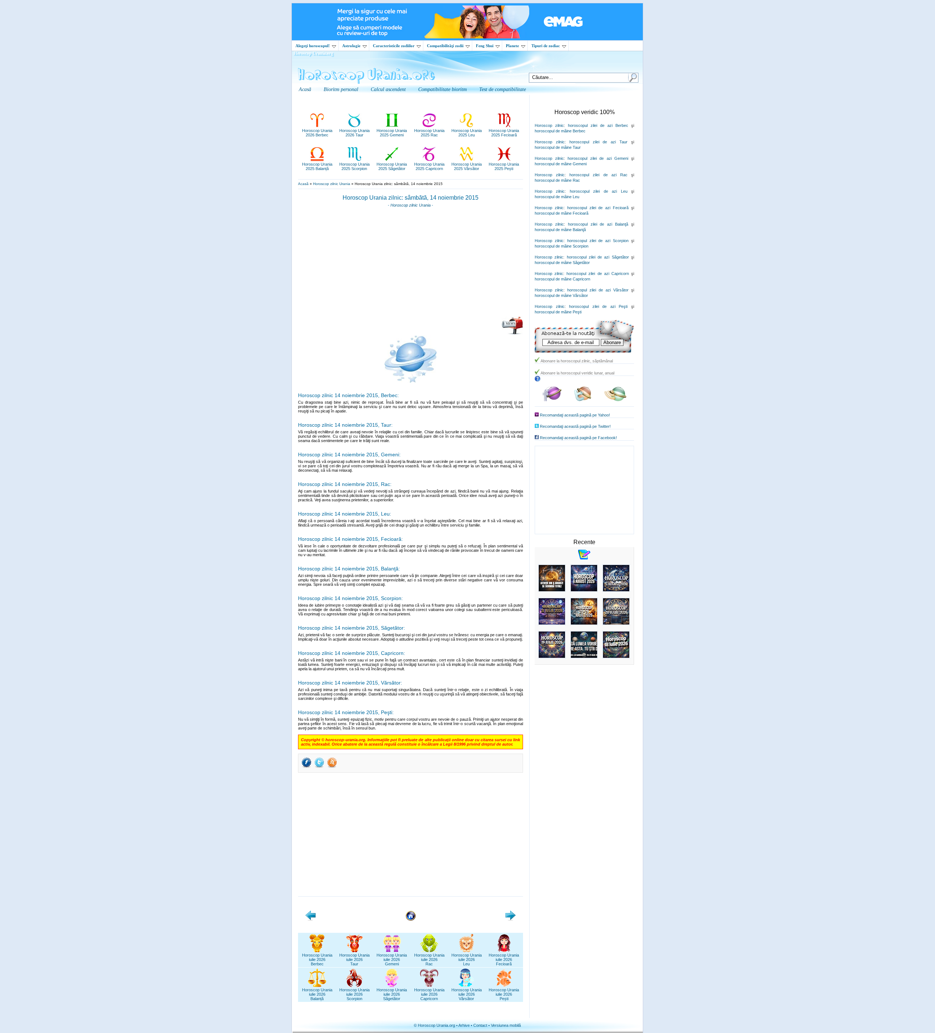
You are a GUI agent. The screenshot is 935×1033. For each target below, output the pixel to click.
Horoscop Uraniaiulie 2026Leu (466, 959)
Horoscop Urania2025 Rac (429, 132)
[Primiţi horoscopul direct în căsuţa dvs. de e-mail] (512, 333)
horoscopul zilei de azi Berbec (598, 125)
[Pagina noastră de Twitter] (582, 399)
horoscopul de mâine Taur (558, 147)
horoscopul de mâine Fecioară (561, 213)
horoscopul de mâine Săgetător (562, 262)
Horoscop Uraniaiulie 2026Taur (354, 959)
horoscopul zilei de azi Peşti (598, 306)
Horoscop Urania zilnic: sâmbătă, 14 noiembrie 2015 (410, 198)
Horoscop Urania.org (313, 53)
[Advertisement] (410, 264)
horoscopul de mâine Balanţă (560, 229)
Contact (480, 1025)
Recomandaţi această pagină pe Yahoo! (575, 415)
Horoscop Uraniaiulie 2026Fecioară (504, 959)
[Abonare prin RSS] (332, 767)
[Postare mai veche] (510, 919)
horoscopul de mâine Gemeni (561, 164)
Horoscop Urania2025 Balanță (317, 166)
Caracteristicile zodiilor (394, 46)
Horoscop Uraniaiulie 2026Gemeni (392, 959)
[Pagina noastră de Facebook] (551, 399)
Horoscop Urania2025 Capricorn (429, 166)
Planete (512, 46)
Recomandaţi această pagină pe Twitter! (575, 426)
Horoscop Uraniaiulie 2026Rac (429, 959)
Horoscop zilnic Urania (331, 184)
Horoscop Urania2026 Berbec (317, 132)
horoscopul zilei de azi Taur (598, 142)
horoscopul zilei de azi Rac (598, 175)
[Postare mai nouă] (310, 919)
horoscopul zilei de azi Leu (598, 191)
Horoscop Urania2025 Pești (504, 166)
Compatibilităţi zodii (445, 46)
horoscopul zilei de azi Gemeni (598, 158)
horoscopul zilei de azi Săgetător (598, 257)
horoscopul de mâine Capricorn (562, 279)
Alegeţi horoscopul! (312, 46)
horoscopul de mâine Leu (557, 197)
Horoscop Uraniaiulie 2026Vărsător (466, 994)
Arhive (464, 1025)
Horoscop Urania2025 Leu (466, 132)
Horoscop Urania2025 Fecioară (504, 132)
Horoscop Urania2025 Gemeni (392, 132)
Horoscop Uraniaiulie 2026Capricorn (429, 994)
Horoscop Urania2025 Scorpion (354, 166)
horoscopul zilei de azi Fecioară (598, 208)
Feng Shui (484, 46)
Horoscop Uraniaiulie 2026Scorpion (354, 994)
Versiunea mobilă (506, 1025)
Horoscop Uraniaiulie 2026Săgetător (392, 994)
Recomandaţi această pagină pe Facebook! (578, 438)
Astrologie (351, 46)
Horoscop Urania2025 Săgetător (392, 166)
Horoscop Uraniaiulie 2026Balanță (317, 994)
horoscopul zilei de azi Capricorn (597, 273)
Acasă (303, 184)
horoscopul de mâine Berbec (560, 131)
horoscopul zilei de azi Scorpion (598, 240)
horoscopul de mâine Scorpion (561, 246)
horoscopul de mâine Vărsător (561, 295)
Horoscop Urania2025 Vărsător (466, 166)
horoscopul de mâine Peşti (558, 312)
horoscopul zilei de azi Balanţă (598, 224)
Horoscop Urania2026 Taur (354, 132)
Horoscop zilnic (549, 125)
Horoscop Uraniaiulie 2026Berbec (317, 959)
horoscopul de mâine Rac (557, 180)
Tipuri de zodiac (545, 46)
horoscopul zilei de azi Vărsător (598, 290)
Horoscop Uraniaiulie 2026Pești (504, 994)
